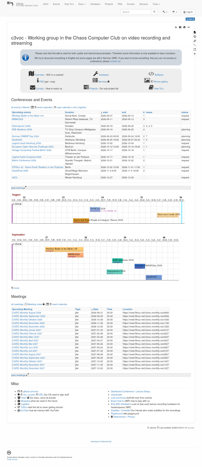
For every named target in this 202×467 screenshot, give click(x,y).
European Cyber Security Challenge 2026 (32, 146)
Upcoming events (21, 112)
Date (95, 309)
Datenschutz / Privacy (124, 416)
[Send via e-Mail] (180, 26)
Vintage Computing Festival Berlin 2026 (31, 150)
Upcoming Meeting (22, 309)
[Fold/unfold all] (195, 45)
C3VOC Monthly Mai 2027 (25, 343)
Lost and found (118, 397)
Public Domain (12, 459)
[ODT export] (195, 49)
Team (24, 397)
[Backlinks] (195, 41)
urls (74, 107)
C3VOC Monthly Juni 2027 (25, 347)
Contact (131, 4)
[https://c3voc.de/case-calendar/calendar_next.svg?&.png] (95, 257)
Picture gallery (161, 81)
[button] (165, 12)
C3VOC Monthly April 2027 (25, 340)
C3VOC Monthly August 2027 (26, 354)
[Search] (154, 12)
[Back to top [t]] (195, 54)
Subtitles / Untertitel (120, 410)
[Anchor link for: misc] (21, 383)
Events (56, 4)
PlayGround (117, 413)
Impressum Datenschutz (101, 441)
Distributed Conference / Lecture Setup (130, 391)
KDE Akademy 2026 (22, 129)
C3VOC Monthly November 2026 (28, 323)
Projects (109, 4)
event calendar (45, 107)
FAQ (120, 4)
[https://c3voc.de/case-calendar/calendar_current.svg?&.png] (97, 209)
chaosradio (116, 394)
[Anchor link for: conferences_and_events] (54, 99)
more (16, 287)
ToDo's (24, 407)
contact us (115, 61)
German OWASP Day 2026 (25, 136)
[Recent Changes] (176, 26)
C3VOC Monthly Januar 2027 (26, 329)
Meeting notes (35, 304)
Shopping (25, 400)
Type (77, 309)
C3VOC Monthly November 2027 (28, 364)
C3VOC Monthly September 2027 (28, 357)
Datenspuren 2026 (21, 125)
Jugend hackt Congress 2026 (26, 156)
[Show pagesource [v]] (195, 32)
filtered (26, 107)
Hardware (95, 4)
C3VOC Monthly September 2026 (28, 316)
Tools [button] (156, 4)
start (105, 112)
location (69, 112)
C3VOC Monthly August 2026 (26, 312)
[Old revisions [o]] (195, 36)
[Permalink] (188, 26)
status (184, 112)
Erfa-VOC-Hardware (121, 404)
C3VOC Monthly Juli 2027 (25, 350)
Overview (39, 74)
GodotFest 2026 (20, 170)
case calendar (64, 107)
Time (109, 309)
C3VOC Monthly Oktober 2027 (27, 361)
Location (127, 309)
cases (149, 112)
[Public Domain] (9, 452)
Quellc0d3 (17, 139)
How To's (69, 4)
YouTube (24, 410)
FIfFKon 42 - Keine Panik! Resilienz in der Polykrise (37, 167)
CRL (41, 394)
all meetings (17, 304)
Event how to (117, 400)
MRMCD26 (17, 119)
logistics (82, 107)
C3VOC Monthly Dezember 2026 (28, 326)
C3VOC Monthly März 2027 (25, 336)
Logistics (25, 404)
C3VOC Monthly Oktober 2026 (27, 319)
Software (159, 74)
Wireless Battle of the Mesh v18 (28, 115)
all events (16, 107)
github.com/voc (30, 391)
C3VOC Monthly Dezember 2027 (28, 368)
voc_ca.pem (29, 394)
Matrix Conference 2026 (24, 160)
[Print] (184, 26)
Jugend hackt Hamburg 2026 (26, 143)
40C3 (45, 4)
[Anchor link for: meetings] (28, 296)
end (124, 112)
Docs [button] (81, 4)
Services (143, 4)
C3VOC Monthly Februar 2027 (27, 333)
